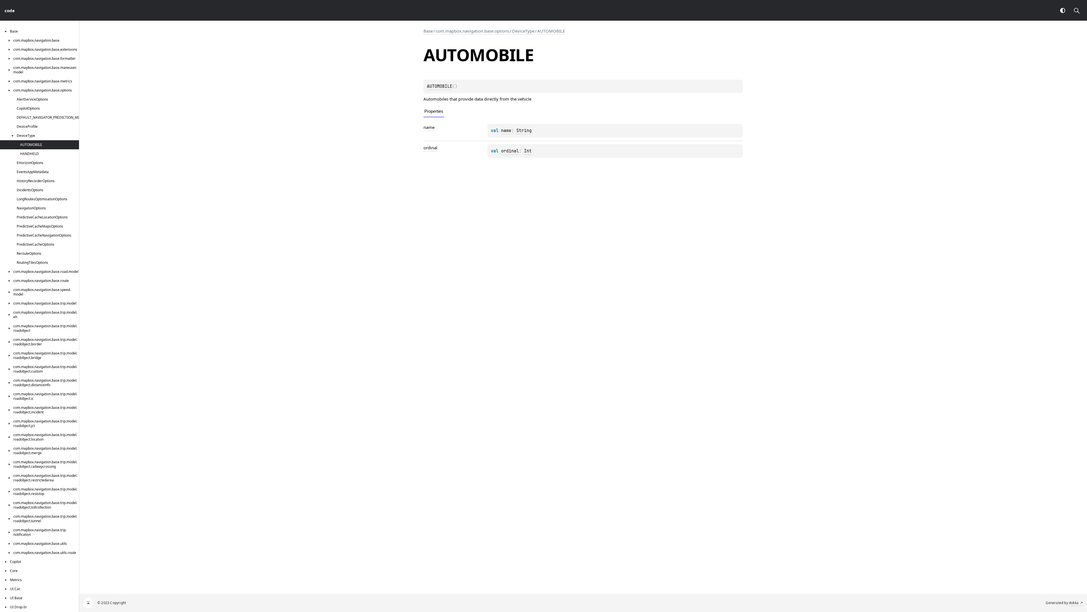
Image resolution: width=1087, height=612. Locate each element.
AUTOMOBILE (551, 31)
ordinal (430, 147)
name (429, 127)
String (524, 130)
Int (528, 151)
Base (428, 31)
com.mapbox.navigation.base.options (472, 31)
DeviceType (523, 31)
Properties (433, 111)
